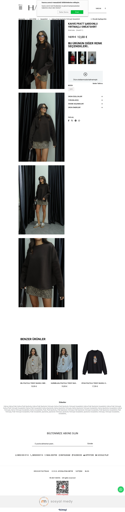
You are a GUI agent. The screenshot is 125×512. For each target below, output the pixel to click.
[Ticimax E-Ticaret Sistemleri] (62, 510)
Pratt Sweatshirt (35, 412)
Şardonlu (45, 412)
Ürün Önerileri (74, 107)
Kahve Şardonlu (47, 408)
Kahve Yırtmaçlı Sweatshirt (20, 410)
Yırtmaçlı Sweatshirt (112, 412)
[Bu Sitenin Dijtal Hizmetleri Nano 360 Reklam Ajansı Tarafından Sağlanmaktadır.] (62, 501)
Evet (77, 12)
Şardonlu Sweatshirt (91, 412)
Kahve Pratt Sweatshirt (34, 408)
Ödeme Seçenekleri (76, 104)
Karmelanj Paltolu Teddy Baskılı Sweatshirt (64, 383)
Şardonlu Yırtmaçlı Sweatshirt (72, 412)
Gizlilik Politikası (41, 471)
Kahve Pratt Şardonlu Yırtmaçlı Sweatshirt (68, 406)
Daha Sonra (63, 12)
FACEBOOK (77, 455)
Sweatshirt (62, 413)
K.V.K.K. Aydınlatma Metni (62, 471)
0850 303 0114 (23, 455)
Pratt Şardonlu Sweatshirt (108, 410)
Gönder (90, 444)
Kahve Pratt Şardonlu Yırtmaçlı (43, 406)
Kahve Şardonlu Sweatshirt (107, 408)
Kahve (6, 406)
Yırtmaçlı (102, 412)
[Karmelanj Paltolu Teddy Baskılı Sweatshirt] (64, 362)
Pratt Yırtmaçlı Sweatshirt (21, 412)
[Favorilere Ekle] (59, 25)
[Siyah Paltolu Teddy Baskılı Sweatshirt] (94, 362)
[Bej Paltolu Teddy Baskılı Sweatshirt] (33, 362)
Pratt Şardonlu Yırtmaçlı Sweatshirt (86, 410)
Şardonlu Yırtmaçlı (55, 412)
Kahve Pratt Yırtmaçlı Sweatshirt (14, 408)
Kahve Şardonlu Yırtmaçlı (62, 408)
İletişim (79, 471)
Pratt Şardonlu (52, 410)
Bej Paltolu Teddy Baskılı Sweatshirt (33, 383)
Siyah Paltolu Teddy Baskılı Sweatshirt (94, 383)
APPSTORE (89, 455)
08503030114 (37, 455)
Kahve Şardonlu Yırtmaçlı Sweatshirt (84, 408)
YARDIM (98, 8)
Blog (87, 471)
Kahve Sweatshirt (36, 410)
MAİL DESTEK (51, 455)
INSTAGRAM (65, 455)
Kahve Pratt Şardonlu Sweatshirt (95, 406)
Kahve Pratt (13, 406)
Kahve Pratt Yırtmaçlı (114, 406)
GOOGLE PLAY (103, 455)
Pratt (44, 410)
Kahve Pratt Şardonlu (24, 406)
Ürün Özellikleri (75, 96)
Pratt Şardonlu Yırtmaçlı (65, 410)
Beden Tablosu (98, 83)
